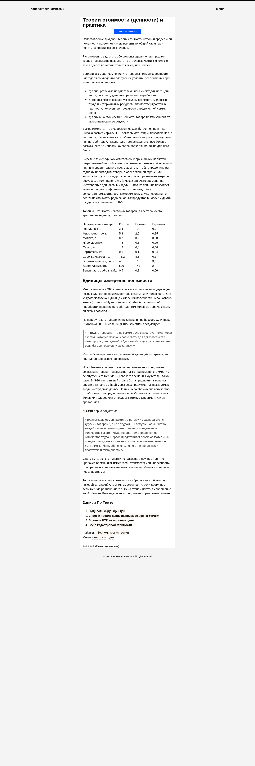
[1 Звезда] (84, 546)
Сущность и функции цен (107, 511)
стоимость (99, 537)
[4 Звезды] (91, 546)
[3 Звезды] (88, 546)
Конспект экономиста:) (47, 9)
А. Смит (88, 411)
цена (111, 537)
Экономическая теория (113, 532)
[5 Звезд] (93, 546)
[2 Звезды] (86, 546)
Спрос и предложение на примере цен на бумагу (124, 516)
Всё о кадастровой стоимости (110, 525)
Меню (220, 9)
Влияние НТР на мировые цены (111, 520)
